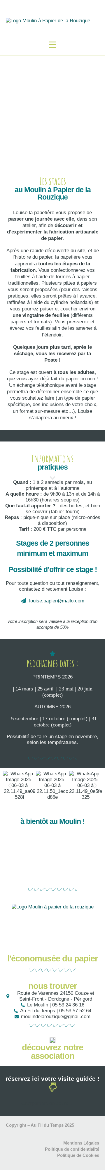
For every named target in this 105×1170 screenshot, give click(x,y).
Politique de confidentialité (72, 1149)
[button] (9, 785)
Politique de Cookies (78, 1155)
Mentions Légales (81, 1142)
